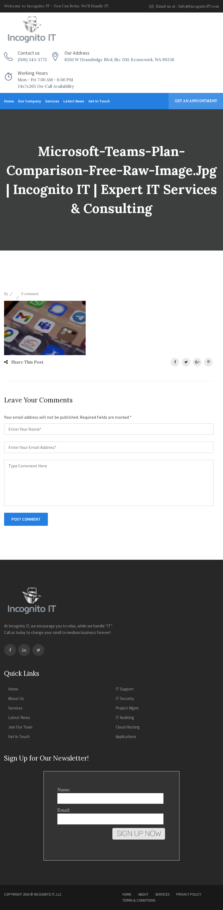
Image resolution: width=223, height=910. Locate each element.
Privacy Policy (188, 894)
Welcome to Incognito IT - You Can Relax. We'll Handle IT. (56, 6)
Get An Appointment (196, 101)
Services (52, 101)
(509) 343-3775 (32, 59)
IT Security (125, 698)
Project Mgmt (127, 708)
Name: (63, 789)
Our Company (29, 101)
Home (9, 101)
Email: (63, 809)
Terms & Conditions (138, 900)
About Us (16, 698)
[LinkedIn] (24, 650)
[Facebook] (10, 650)
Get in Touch (99, 101)
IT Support (125, 689)
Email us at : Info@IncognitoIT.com (187, 6)
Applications (126, 736)
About (143, 894)
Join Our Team (20, 727)
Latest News (73, 101)
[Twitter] (38, 650)
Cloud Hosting (128, 727)
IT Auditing (125, 717)
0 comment (30, 294)
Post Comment (26, 519)
